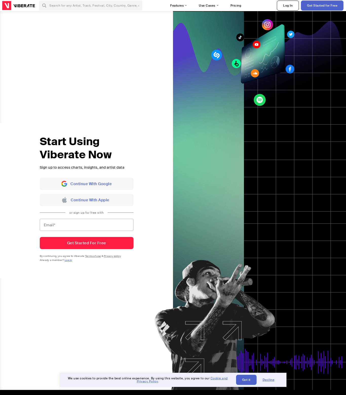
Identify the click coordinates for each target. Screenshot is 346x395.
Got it (246, 380)
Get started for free (86, 243)
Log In (288, 6)
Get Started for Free (322, 6)
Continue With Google (91, 183)
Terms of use (93, 256)
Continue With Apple (90, 200)
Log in (68, 260)
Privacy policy (112, 256)
